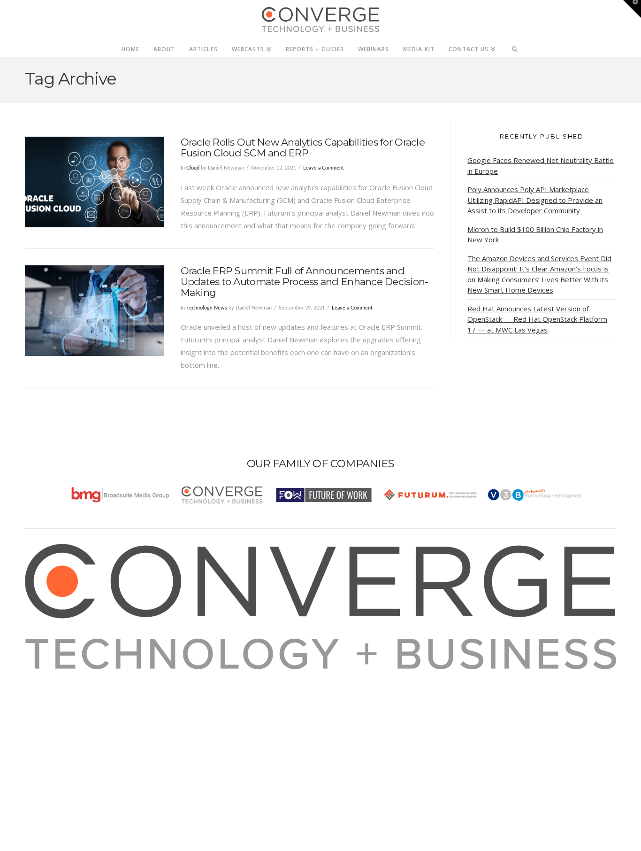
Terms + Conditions (68, 700)
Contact (49, 738)
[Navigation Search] (515, 46)
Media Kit (52, 688)
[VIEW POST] (94, 182)
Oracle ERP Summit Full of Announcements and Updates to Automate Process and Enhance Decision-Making (304, 281)
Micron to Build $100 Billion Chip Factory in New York (535, 234)
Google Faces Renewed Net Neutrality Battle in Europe (540, 165)
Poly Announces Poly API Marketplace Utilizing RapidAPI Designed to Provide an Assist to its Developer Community (535, 200)
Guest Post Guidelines (73, 726)
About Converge (63, 675)
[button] (632, 9)
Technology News (206, 307)
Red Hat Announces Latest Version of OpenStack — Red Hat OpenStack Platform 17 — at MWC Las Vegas (537, 319)
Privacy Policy (59, 713)
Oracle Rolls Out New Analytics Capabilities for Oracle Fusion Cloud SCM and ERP (303, 147)
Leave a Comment (323, 167)
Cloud (192, 167)
